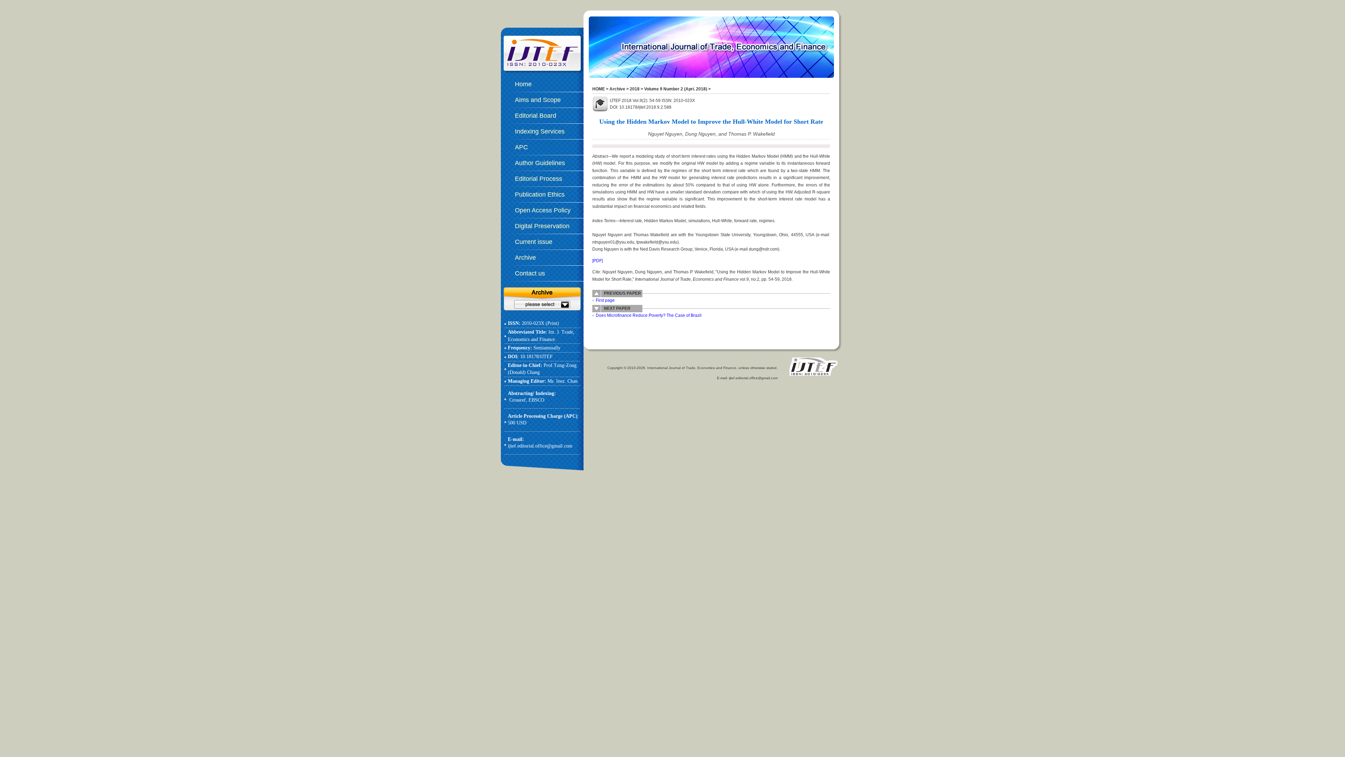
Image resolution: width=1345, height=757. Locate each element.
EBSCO (536, 400)
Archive (617, 89)
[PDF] (597, 260)
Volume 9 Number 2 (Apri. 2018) (675, 89)
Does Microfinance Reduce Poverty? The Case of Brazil (649, 315)
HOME (598, 89)
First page (605, 300)
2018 (635, 89)
